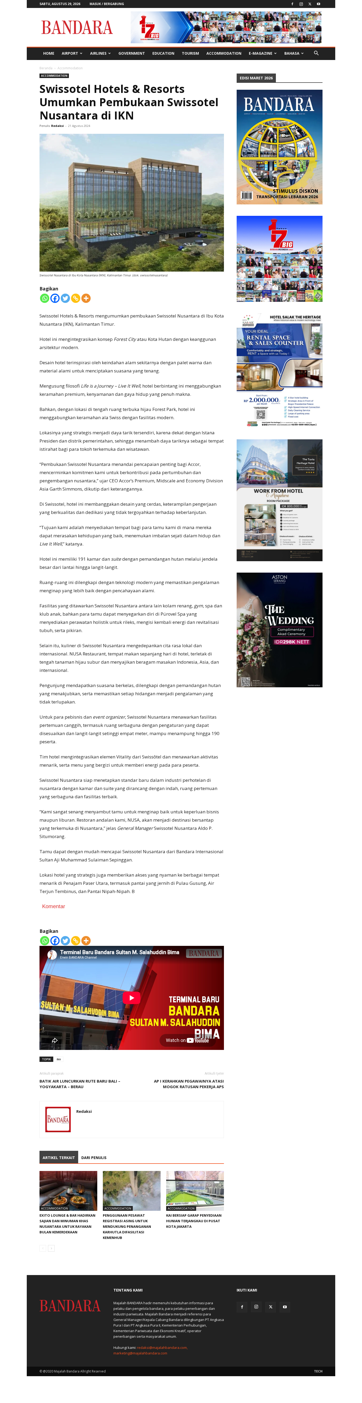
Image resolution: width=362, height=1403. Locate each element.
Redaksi (57, 126)
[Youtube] (319, 4)
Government (131, 53)
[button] (316, 53)
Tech (318, 1371)
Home (48, 53)
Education (163, 53)
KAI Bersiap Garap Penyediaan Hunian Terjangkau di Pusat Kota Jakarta (194, 1221)
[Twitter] (310, 4)
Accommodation (223, 53)
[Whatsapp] (44, 298)
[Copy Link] (75, 298)
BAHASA (291, 53)
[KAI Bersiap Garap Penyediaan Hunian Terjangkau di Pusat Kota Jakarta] (195, 1191)
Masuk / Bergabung (107, 4)
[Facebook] (292, 4)
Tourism (190, 53)
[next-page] (51, 1248)
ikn (59, 1059)
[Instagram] (301, 4)
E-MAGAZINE (260, 53)
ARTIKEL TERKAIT (59, 1157)
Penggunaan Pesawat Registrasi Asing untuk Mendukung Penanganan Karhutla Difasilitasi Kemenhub (127, 1226)
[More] (86, 298)
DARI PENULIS (94, 1157)
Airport (70, 53)
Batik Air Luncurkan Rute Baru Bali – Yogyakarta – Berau (79, 1083)
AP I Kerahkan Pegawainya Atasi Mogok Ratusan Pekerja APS (189, 1083)
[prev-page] (42, 1248)
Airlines (98, 53)
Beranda (45, 68)
